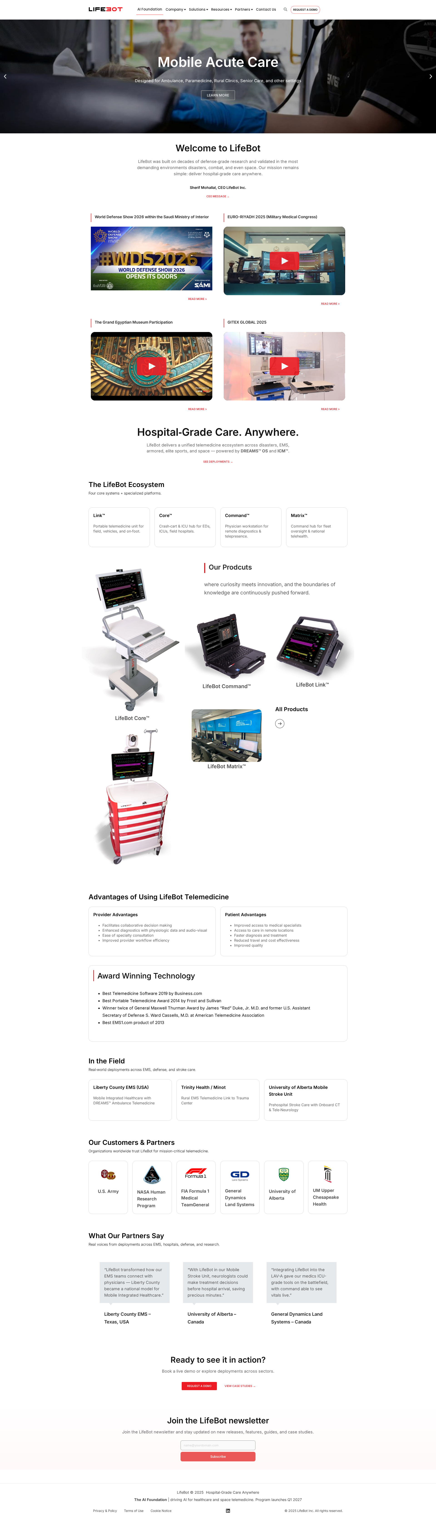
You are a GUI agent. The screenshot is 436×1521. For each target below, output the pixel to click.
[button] (5, 76)
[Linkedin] (228, 1510)
